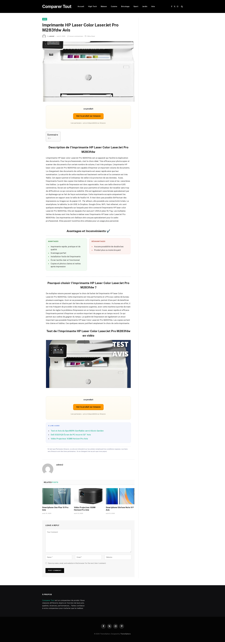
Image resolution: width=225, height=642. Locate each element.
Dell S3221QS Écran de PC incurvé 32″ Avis (71, 434)
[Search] (182, 6)
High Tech (92, 6)
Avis (153, 6)
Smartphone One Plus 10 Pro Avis (55, 508)
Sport (135, 6)
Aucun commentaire (76, 36)
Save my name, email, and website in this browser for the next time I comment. (77, 563)
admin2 (51, 36)
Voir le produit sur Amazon (88, 116)
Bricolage (125, 6)
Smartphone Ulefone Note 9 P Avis (120, 508)
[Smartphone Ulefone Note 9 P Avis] (120, 496)
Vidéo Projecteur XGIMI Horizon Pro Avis (69, 438)
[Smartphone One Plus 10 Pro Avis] (56, 496)
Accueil (81, 6)
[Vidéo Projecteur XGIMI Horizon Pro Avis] (88, 496)
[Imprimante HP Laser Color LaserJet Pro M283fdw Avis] (88, 71)
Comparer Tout (48, 600)
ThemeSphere (125, 634)
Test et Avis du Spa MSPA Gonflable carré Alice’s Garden (77, 431)
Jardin (144, 6)
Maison (104, 6)
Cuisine (114, 6)
